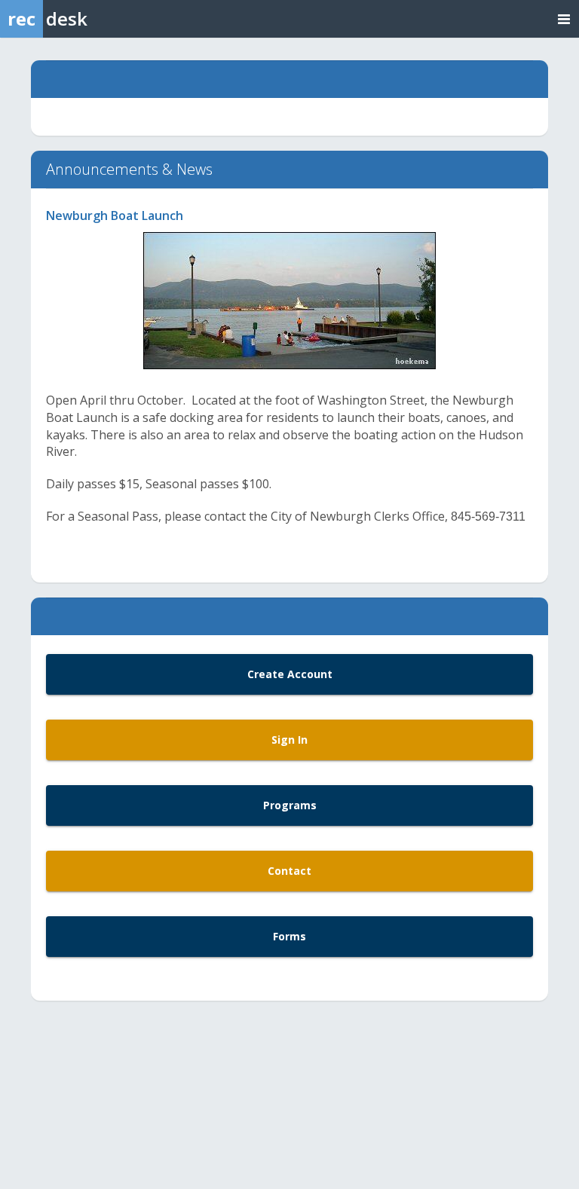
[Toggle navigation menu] (564, 18)
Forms (289, 936)
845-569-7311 (488, 516)
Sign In (289, 739)
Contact (289, 870)
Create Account (289, 674)
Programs (290, 805)
